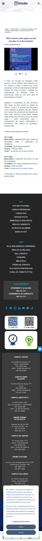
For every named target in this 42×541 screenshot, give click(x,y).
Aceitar (21, 527)
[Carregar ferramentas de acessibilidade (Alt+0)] (40, 349)
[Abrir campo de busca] (38, 3)
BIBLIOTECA (21, 261)
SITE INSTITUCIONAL (21, 206)
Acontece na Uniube (26, 29)
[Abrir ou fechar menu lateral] (3, 3)
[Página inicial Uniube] (21, 3)
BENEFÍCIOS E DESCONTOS (21, 221)
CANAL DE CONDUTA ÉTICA (21, 272)
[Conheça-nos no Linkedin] (19, 308)
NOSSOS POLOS (21, 217)
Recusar (21, 532)
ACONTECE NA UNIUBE (21, 228)
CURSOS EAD (21, 213)
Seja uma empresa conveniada (21, 246)
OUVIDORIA (21, 257)
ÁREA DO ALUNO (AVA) (21, 250)
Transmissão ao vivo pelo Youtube (21, 151)
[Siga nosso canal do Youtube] (23, 308)
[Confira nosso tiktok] (32, 308)
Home (7, 29)
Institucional (14, 29)
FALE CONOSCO (21, 254)
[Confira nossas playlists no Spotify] (28, 308)
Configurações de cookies (21, 521)
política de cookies (25, 500)
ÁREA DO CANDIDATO (21, 224)
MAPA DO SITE (21, 232)
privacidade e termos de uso (22, 502)
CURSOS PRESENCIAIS (21, 210)
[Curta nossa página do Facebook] (6, 308)
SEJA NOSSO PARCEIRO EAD (21, 268)
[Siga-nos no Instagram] (15, 308)
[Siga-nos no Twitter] (10, 308)
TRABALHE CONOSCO (21, 265)
